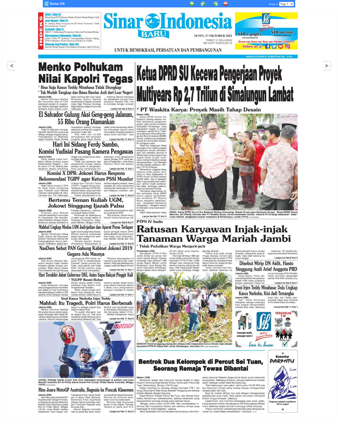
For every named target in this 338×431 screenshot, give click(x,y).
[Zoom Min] (225, 3)
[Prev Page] (10, 70)
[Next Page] (328, 70)
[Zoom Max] (192, 3)
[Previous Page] (202, 3)
